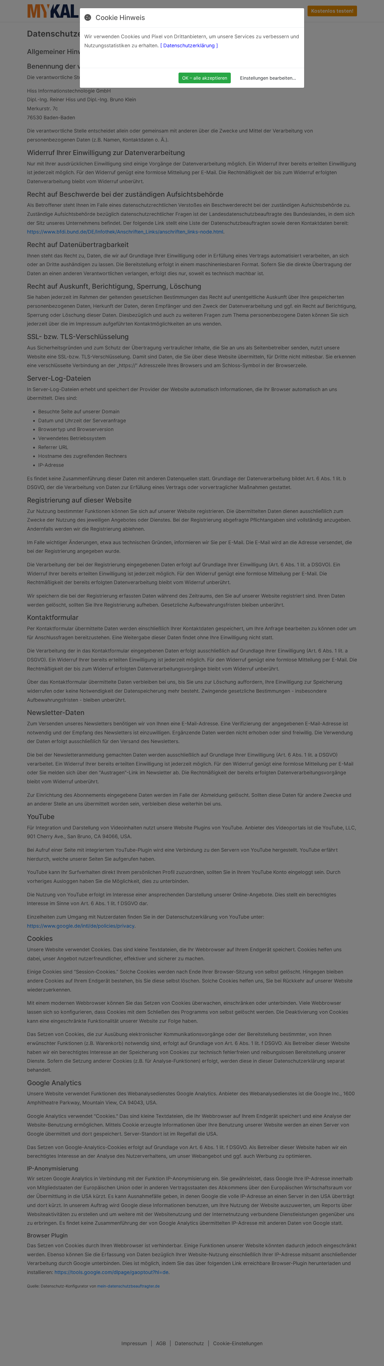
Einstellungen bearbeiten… (268, 78)
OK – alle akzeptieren (204, 78)
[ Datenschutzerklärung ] (189, 45)
